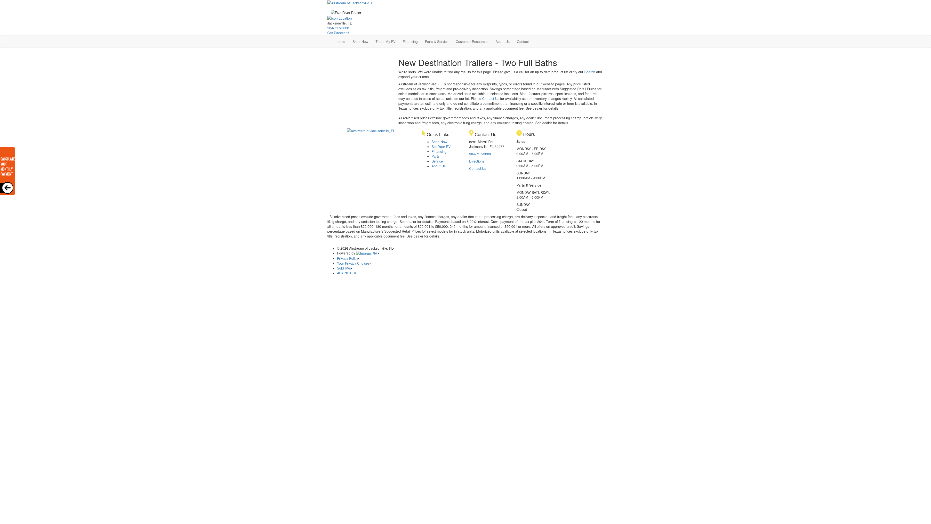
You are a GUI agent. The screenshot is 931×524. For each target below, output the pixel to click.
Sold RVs (344, 268)
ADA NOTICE (347, 272)
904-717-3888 (338, 27)
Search (589, 71)
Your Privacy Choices (353, 263)
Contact (523, 41)
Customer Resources (472, 41)
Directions (476, 161)
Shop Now (360, 41)
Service (437, 161)
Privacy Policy (347, 258)
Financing (410, 41)
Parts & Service (437, 41)
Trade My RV (385, 41)
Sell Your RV (441, 146)
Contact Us (490, 98)
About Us (503, 41)
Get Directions (338, 32)
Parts (436, 156)
